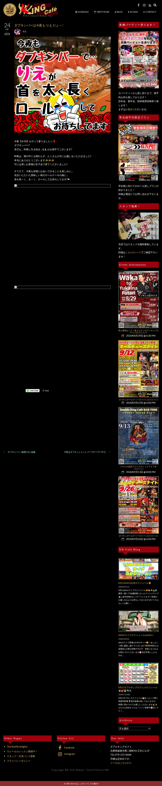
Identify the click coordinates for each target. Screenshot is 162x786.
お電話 (128, 109)
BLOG (120, 12)
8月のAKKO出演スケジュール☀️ (134, 583)
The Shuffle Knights (17, 746)
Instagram (69, 753)
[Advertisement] (56, 425)
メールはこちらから (121, 762)
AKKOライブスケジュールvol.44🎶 (135, 635)
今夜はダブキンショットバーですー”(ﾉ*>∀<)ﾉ (85, 452)
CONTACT (151, 12)
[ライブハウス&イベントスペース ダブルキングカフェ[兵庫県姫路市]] (30, 15)
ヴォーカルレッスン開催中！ (22, 751)
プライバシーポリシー (19, 760)
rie (24, 31)
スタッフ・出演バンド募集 (21, 756)
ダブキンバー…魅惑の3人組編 (21, 452)
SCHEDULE (83, 12)
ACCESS (134, 12)
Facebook (69, 747)
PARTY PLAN (103, 12)
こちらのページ (133, 252)
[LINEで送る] (33, 390)
